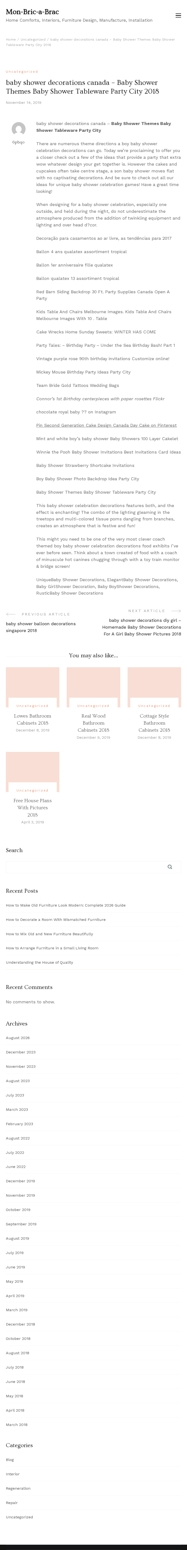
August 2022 (18, 1138)
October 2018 (18, 1338)
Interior (13, 1474)
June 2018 (15, 1381)
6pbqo (18, 142)
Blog (10, 1459)
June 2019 (15, 1267)
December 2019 (20, 1181)
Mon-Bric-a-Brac (32, 12)
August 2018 (17, 1353)
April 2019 (15, 1295)
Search (14, 850)
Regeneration (18, 1488)
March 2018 (17, 1424)
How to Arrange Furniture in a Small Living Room (52, 948)
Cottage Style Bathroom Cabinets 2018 (154, 723)
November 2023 (21, 1066)
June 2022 (16, 1166)
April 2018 (15, 1410)
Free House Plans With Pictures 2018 (32, 808)
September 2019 (21, 1224)
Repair (12, 1502)
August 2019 (17, 1238)
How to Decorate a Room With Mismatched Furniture (56, 919)
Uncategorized (22, 71)
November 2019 (20, 1195)
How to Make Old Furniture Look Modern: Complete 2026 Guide (66, 905)
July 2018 (15, 1367)
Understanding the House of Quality (39, 962)
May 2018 (14, 1396)
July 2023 (15, 1095)
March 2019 (17, 1310)
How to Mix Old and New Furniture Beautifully (49, 934)
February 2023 (19, 1124)
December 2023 (21, 1052)
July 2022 (15, 1152)
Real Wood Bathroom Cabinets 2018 (93, 723)
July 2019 (15, 1252)
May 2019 (14, 1281)
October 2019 (18, 1209)
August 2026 (18, 1037)
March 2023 (17, 1109)
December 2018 (20, 1324)
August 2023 (18, 1080)
